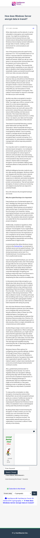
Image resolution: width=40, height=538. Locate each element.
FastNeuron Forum (25, 498)
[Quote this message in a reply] (34, 431)
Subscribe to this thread (17, 489)
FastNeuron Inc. (22, 533)
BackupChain (18, 246)
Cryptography (16, 500)
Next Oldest (10, 475)
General (6, 500)
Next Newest (19, 475)
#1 (33, 28)
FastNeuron (11, 498)
